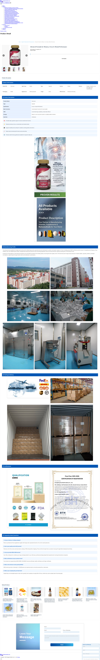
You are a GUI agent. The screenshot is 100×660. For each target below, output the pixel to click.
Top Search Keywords (8, 27)
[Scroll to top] (1, 659)
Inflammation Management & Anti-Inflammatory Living (14, 22)
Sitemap (18, 657)
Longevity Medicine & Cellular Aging (11, 9)
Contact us (4, 28)
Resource (4, 24)
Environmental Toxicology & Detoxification (12, 16)
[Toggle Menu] (10, 2)
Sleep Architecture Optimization (10, 19)
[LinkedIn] (1, 1)
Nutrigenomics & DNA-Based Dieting (11, 18)
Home (3, 5)
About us (4, 29)
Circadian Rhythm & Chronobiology (11, 11)
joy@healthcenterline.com (5, 0)
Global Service (7, 25)
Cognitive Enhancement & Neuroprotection (12, 13)
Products (3, 6)
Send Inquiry (64, 58)
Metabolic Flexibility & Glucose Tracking (11, 7)
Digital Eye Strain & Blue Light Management (12, 21)
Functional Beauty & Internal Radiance (11, 23)
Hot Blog (6, 26)
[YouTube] (2, 1)
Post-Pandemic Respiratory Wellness (11, 15)
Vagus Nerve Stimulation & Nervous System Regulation (14, 8)
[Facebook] (0, 1)
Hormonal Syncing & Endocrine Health (11, 12)
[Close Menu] (1, 3)
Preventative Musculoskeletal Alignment (11, 20)
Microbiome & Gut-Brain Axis (10, 10)
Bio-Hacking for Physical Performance (11, 14)
